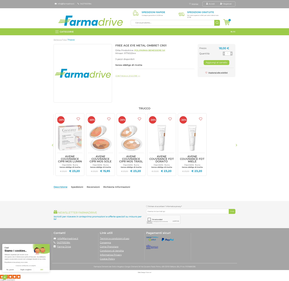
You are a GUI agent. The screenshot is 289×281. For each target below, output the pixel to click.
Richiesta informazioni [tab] (116, 187)
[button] (4, 277)
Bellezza (57, 40)
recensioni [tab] (93, 187)
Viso (64, 40)
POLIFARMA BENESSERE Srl (149, 50)
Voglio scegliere (25, 269)
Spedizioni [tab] (77, 187)
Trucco (144, 108)
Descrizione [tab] (60, 187)
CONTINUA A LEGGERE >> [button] (127, 76)
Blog (233, 32)
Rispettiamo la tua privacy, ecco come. (16, 262)
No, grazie (10, 269)
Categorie (67, 31)
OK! (41, 269)
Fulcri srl (148, 272)
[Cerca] (217, 23)
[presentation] (52, 145)
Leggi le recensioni (7, 280)
